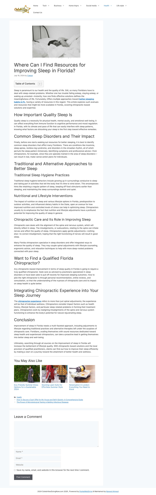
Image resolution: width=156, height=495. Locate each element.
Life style (120, 6)
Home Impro (74, 6)
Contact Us (37, 12)
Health (106, 6)
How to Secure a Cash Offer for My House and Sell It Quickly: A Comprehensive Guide (50, 400)
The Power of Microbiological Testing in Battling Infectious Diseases (43, 402)
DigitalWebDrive (85, 491)
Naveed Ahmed (112, 491)
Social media (91, 6)
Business (57, 6)
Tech (45, 6)
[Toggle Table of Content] (38, 84)
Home (35, 6)
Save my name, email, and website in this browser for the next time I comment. (53, 470)
